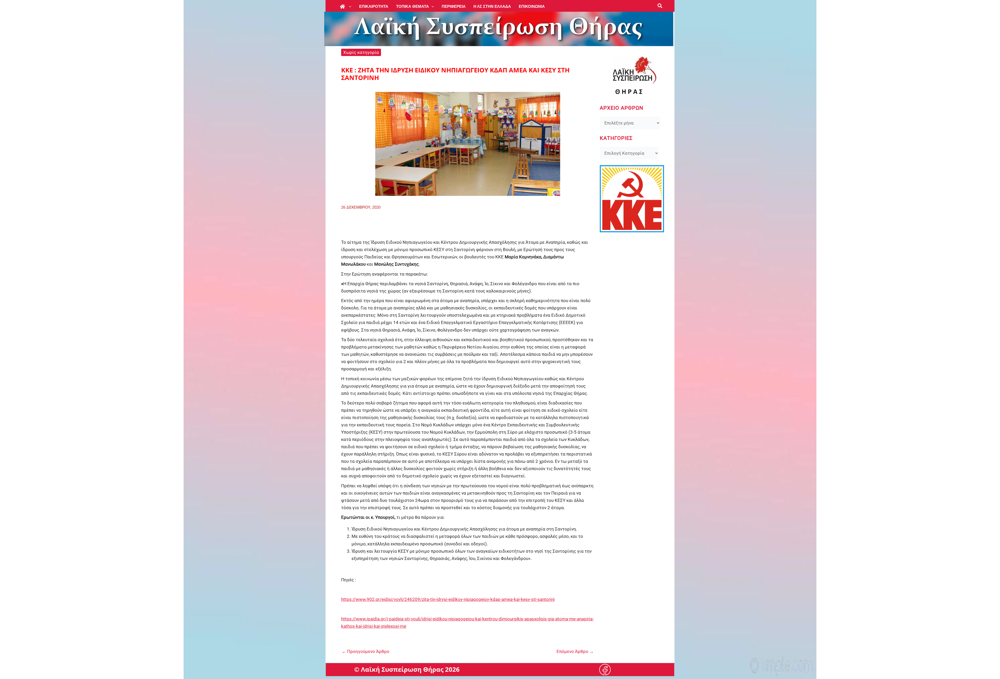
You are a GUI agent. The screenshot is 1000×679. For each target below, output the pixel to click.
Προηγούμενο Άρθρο (365, 651)
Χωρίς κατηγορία (361, 52)
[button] (348, 6)
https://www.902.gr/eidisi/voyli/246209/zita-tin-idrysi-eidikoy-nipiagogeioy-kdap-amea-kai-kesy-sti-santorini (448, 599)
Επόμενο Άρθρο (575, 651)
